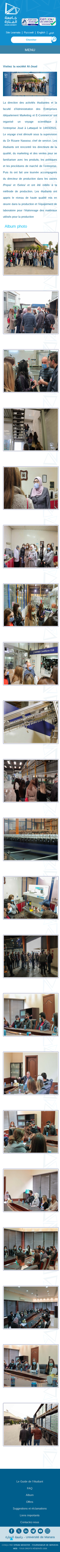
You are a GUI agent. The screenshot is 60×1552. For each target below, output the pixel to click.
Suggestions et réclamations (30, 1508)
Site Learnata (13, 32)
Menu (30, 50)
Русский (29, 32)
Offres (29, 1501)
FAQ (29, 1488)
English (41, 32)
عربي (51, 32)
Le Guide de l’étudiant (29, 1481)
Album (30, 1495)
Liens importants (30, 1515)
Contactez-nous (29, 1522)
